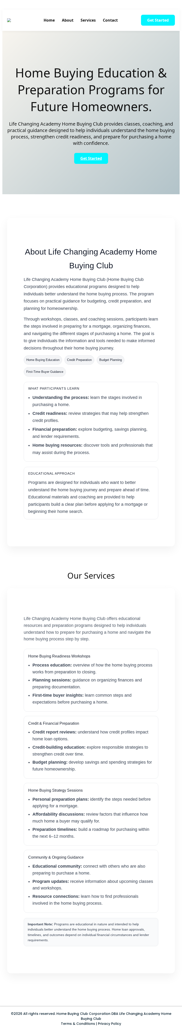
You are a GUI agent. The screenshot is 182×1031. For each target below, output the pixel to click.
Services (88, 20)
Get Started (158, 20)
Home (49, 20)
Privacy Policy (109, 1023)
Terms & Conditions (78, 1023)
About (67, 20)
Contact (110, 20)
